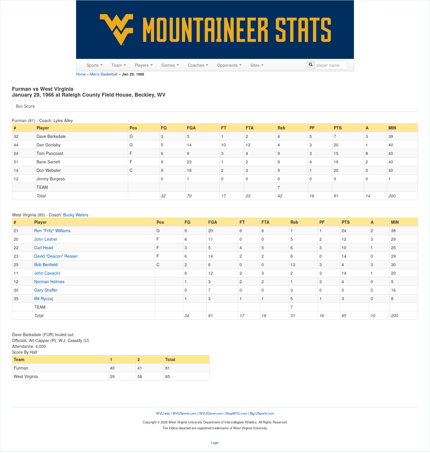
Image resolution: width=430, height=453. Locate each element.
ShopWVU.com (236, 413)
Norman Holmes (49, 281)
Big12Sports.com (262, 413)
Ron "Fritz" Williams (52, 230)
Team (117, 65)
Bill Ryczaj (43, 298)
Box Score (25, 106)
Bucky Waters (75, 215)
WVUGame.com (211, 413)
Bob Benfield (46, 264)
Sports (93, 65)
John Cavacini (47, 273)
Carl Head (43, 247)
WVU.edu (163, 413)
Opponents (228, 65)
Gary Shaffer (46, 290)
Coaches (196, 65)
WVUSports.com (185, 413)
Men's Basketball (104, 74)
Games (168, 65)
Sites (255, 65)
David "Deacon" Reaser (56, 256)
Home (81, 74)
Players (142, 65)
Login (215, 442)
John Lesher (45, 239)
